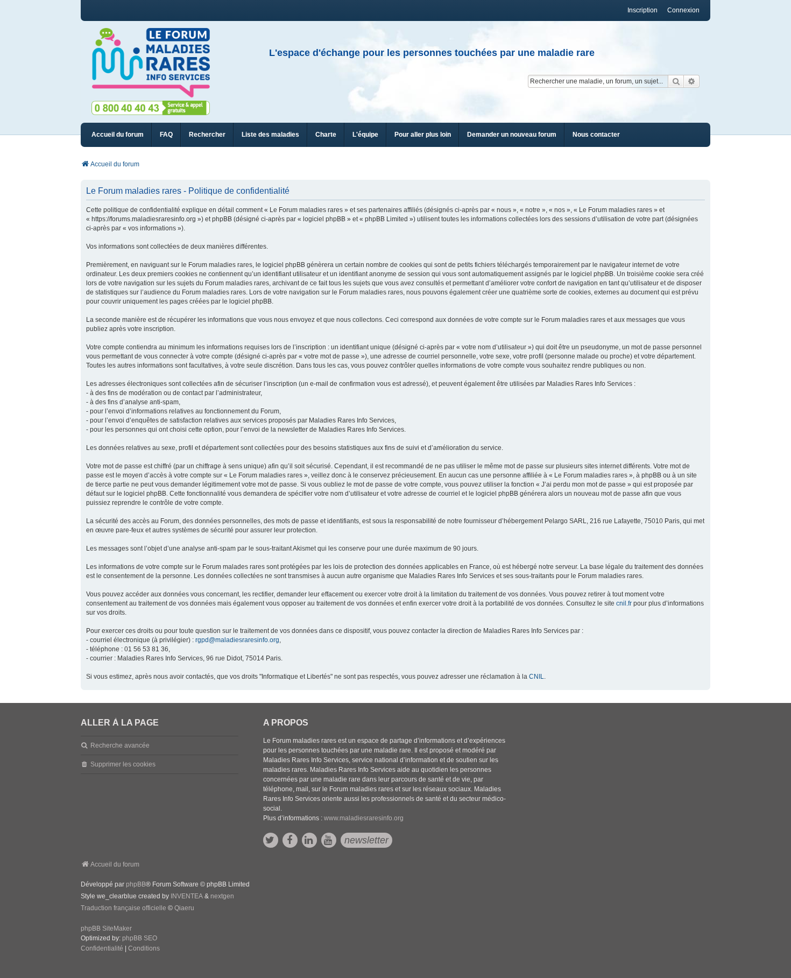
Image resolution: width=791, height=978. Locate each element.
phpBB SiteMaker (106, 928)
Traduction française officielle (123, 908)
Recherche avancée (120, 745)
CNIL (536, 676)
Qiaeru (184, 908)
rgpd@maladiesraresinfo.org (237, 640)
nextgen (222, 896)
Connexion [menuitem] (683, 10)
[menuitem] (270, 135)
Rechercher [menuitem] (207, 134)
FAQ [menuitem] (166, 134)
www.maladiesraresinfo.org (364, 818)
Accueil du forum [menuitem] (117, 134)
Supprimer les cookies (123, 764)
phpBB (136, 884)
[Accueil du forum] (155, 63)
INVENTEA (187, 896)
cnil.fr (624, 603)
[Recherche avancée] (692, 81)
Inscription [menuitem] (642, 10)
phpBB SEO (139, 938)
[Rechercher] (676, 81)
